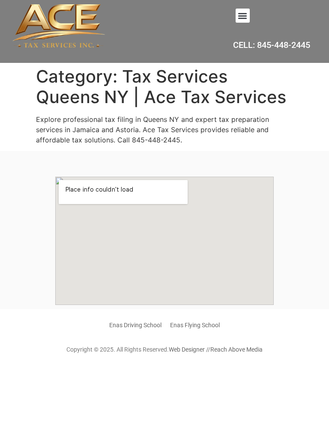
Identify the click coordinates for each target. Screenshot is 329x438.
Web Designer (187, 349)
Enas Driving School (135, 325)
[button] (243, 16)
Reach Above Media (236, 349)
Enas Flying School (195, 325)
